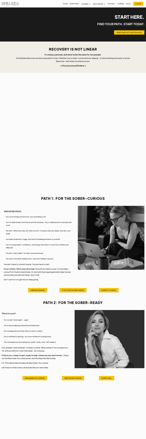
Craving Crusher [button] (38, 290)
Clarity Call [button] (107, 378)
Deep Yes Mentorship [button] (73, 378)
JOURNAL (120, 4)
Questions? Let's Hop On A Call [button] (129, 32)
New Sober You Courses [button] (34, 378)
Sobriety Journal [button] (109, 290)
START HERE (74, 4)
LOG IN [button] (138, 4)
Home (65, 4)
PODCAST (111, 4)
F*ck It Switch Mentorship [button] (73, 290)
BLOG (128, 4)
